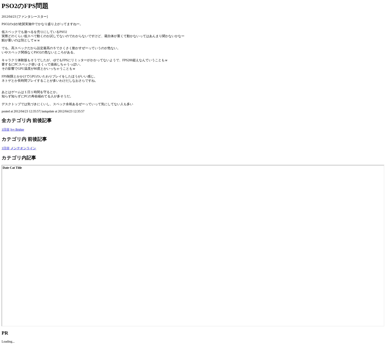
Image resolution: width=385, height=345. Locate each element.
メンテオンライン (23, 148)
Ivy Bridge (17, 129)
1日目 (6, 129)
